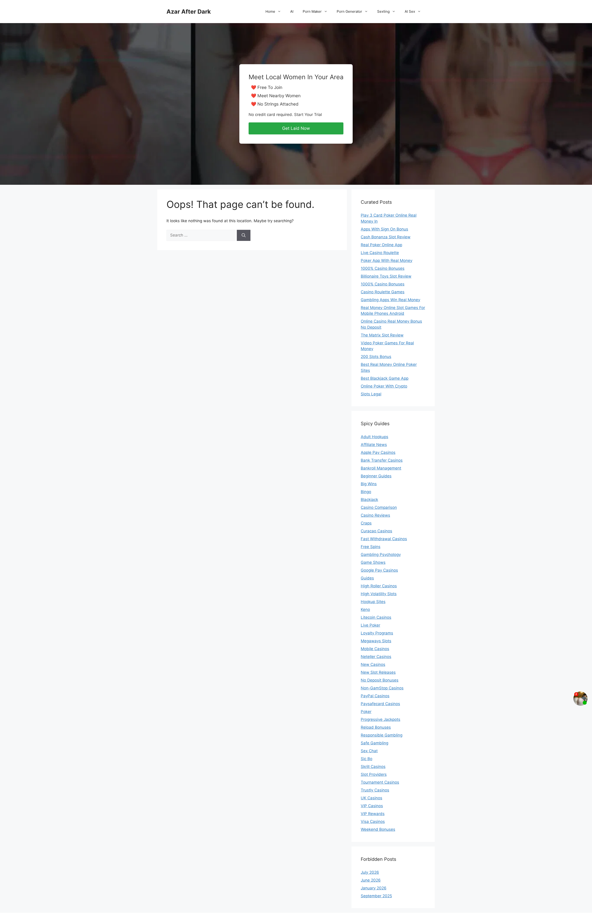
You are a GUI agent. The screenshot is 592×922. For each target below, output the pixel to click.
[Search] (243, 235)
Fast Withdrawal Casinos (384, 539)
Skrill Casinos (373, 766)
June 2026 (371, 880)
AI (291, 11)
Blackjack (369, 499)
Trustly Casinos (375, 790)
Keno (365, 609)
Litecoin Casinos (376, 617)
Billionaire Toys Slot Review (386, 276)
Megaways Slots (376, 641)
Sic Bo (366, 758)
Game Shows (373, 562)
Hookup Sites (373, 601)
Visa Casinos (373, 821)
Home (270, 11)
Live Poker (370, 625)
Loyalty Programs (377, 633)
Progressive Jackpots (380, 719)
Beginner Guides (376, 476)
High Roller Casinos (379, 586)
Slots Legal (371, 394)
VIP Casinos (372, 806)
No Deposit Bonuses (379, 680)
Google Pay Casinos (379, 570)
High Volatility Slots (379, 593)
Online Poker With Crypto (384, 386)
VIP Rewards (373, 813)
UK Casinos (371, 798)
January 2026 (373, 888)
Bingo (366, 491)
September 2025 (376, 896)
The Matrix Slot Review (382, 335)
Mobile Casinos (375, 648)
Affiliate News (374, 444)
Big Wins (369, 484)
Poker (366, 711)
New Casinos (373, 664)
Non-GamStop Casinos (382, 688)
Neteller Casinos (376, 656)
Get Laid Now (296, 128)
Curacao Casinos (376, 531)
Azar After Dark (188, 11)
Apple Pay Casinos (378, 452)
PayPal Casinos (375, 696)
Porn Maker (312, 11)
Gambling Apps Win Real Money (390, 299)
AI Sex (410, 11)
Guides (367, 578)
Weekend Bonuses (378, 829)
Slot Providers (374, 774)
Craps (366, 523)
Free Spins (370, 546)
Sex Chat (369, 751)
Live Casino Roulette (380, 252)
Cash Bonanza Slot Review (385, 237)
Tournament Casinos (380, 782)
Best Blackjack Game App (384, 378)
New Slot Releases (378, 672)
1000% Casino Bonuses (382, 268)
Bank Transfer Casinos (382, 460)
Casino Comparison (379, 507)
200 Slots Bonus (376, 356)
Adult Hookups (374, 436)
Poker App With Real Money (386, 260)
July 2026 (370, 872)
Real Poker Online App (381, 245)
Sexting (383, 11)
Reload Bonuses (376, 727)
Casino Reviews (375, 515)
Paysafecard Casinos (380, 703)
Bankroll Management (381, 468)
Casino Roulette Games (382, 292)
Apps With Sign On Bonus (384, 229)
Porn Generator (349, 11)
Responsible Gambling (381, 735)
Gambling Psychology (381, 554)
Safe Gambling (374, 743)
